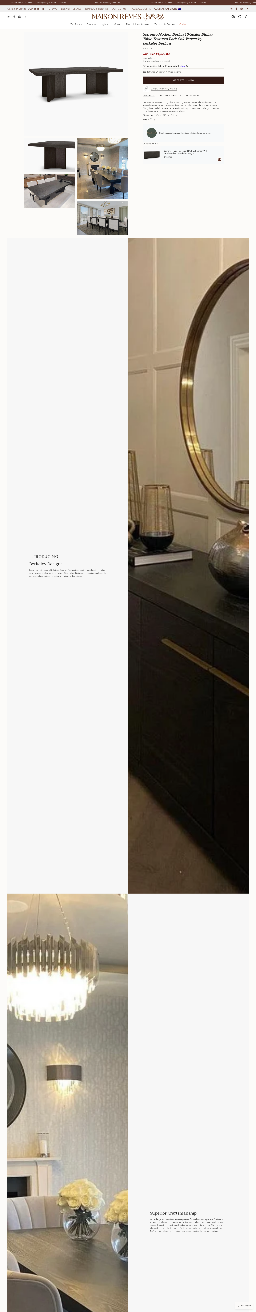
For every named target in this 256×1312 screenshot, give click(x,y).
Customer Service (16, 2)
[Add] (219, 159)
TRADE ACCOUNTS (140, 9)
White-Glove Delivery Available (164, 88)
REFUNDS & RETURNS (96, 9)
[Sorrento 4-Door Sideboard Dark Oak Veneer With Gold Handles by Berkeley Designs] (152, 155)
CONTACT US (119, 9)
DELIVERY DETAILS (71, 9)
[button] (76, 24)
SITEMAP (53, 9)
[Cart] (246, 16)
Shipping (146, 60)
